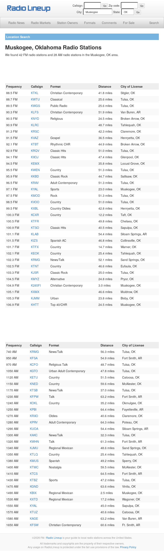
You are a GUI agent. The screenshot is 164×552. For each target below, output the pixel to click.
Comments (109, 23)
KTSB (34, 390)
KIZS (34, 240)
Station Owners (67, 23)
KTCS (34, 473)
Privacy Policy (128, 547)
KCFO (34, 364)
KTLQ (34, 454)
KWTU (35, 99)
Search (154, 23)
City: (79, 12)
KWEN (35, 170)
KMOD (35, 195)
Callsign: (78, 5)
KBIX (33, 493)
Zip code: (114, 5)
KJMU (34, 448)
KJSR (34, 272)
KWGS (35, 106)
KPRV (34, 422)
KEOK (35, 253)
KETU (34, 377)
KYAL (34, 189)
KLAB (34, 234)
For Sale (129, 23)
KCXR (35, 215)
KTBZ (34, 480)
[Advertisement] (82, 70)
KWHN (34, 441)
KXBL (34, 208)
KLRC (35, 125)
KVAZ (34, 138)
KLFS (34, 112)
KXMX (35, 292)
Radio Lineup (54, 537)
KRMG (35, 260)
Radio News (16, 23)
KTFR (35, 221)
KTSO (35, 227)
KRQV (35, 150)
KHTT (35, 304)
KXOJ (34, 157)
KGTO (34, 371)
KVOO (35, 202)
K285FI (36, 285)
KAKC (34, 435)
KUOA (34, 428)
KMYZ (35, 279)
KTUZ (34, 512)
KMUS (34, 461)
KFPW (34, 396)
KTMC (34, 467)
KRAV (35, 183)
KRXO (34, 416)
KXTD (34, 499)
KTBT (35, 144)
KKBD (35, 176)
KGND (34, 486)
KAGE (34, 518)
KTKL (34, 93)
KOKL (34, 403)
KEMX (35, 163)
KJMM (35, 298)
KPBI (33, 409)
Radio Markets (41, 23)
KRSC (35, 131)
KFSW (34, 525)
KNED (34, 384)
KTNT (35, 266)
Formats (89, 23)
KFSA (34, 358)
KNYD (35, 118)
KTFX (35, 247)
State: (116, 12)
